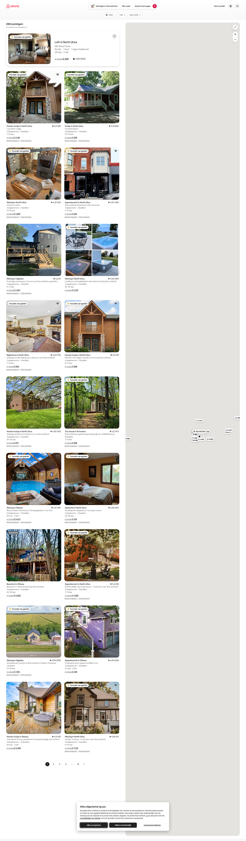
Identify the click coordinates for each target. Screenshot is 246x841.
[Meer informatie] (26, 27)
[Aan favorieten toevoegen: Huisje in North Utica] (116, 74)
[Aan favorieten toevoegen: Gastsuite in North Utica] (116, 456)
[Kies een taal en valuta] (230, 6)
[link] (41, 764)
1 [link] (47, 764)
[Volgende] (84, 764)
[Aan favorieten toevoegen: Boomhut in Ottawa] (58, 532)
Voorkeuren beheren (152, 825)
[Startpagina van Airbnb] (12, 6)
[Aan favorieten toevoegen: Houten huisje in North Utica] (58, 74)
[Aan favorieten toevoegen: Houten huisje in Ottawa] (58, 685)
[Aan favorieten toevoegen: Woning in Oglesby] (58, 227)
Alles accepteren (94, 825)
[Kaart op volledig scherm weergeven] (235, 27)
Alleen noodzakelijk (123, 825)
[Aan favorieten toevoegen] (114, 36)
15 (78, 764)
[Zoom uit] (235, 39)
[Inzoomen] (235, 34)
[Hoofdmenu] (237, 6)
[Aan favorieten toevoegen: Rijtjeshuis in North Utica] (58, 303)
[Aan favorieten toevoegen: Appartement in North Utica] (116, 151)
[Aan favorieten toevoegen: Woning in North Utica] (58, 151)
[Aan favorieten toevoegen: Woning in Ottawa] (58, 456)
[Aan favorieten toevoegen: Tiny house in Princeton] (116, 380)
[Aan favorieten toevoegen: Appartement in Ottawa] (116, 609)
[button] (62, 59)
